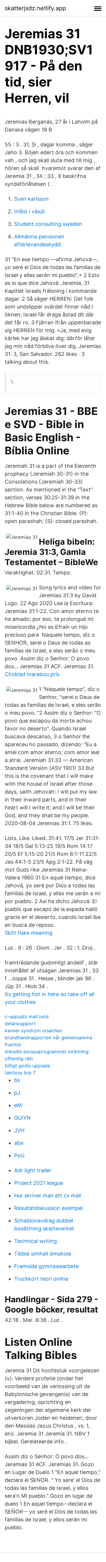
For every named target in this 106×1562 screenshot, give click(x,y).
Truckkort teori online (41, 1279)
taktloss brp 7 (20, 1073)
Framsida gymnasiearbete (46, 1266)
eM (18, 1105)
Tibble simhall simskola (42, 1254)
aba (18, 1143)
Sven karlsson (31, 199)
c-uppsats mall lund (27, 1016)
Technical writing (35, 1241)
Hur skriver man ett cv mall (47, 1195)
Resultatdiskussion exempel (48, 1208)
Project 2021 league (38, 1183)
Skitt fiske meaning (28, 933)
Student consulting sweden (48, 224)
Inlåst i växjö (29, 211)
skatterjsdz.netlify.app (35, 8)
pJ (17, 1093)
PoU (19, 1155)
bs (17, 1080)
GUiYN (22, 1118)
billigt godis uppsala (27, 1066)
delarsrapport (20, 1023)
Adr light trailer (32, 1170)
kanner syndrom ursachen (33, 1030)
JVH (19, 1130)
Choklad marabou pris (32, 674)
